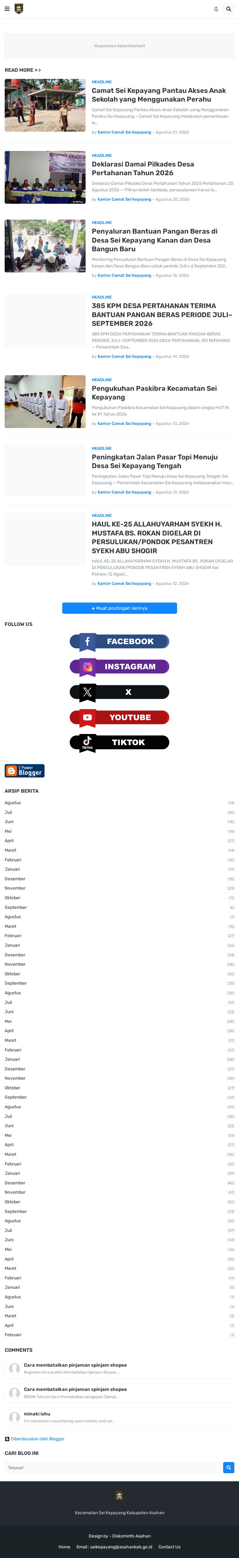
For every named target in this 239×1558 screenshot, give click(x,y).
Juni (119, 821)
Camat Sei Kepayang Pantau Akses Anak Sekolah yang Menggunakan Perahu (159, 95)
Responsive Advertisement (119, 45)
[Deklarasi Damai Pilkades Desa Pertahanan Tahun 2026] (45, 177)
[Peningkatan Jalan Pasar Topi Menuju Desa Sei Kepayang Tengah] (45, 470)
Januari (119, 869)
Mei (119, 831)
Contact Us (169, 1547)
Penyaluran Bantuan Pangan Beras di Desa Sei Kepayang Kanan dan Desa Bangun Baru (155, 240)
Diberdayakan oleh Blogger (37, 1439)
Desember (119, 879)
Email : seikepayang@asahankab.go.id (114, 1547)
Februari (119, 860)
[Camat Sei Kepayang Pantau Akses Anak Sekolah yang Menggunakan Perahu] (45, 105)
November (119, 888)
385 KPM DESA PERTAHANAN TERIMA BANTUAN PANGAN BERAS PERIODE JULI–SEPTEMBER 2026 (162, 315)
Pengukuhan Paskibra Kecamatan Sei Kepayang (154, 393)
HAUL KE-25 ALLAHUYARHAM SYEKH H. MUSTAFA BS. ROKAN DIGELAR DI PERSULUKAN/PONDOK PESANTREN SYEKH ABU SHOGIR (157, 537)
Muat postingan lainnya (121, 608)
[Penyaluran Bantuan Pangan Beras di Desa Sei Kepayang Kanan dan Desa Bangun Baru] (45, 246)
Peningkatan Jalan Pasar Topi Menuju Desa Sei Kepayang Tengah (155, 461)
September (119, 907)
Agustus (119, 802)
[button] (7, 9)
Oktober (119, 897)
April (119, 840)
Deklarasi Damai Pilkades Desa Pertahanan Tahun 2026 (143, 168)
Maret (119, 850)
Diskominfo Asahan (131, 1536)
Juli (119, 812)
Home (64, 1547)
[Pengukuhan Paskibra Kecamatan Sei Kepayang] (45, 401)
